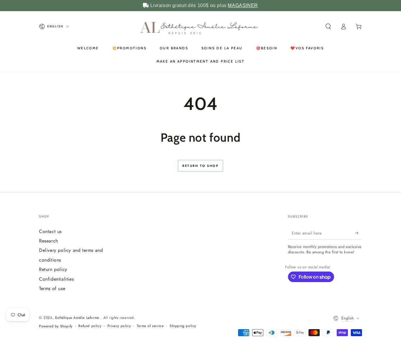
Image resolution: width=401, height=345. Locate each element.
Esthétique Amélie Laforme (78, 317)
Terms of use (52, 288)
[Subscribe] (358, 233)
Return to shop (200, 165)
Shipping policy (183, 326)
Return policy (53, 269)
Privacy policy (119, 326)
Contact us (50, 231)
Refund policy (89, 326)
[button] (328, 26)
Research (48, 240)
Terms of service (150, 326)
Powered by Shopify (56, 326)
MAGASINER (243, 5)
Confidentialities (56, 279)
